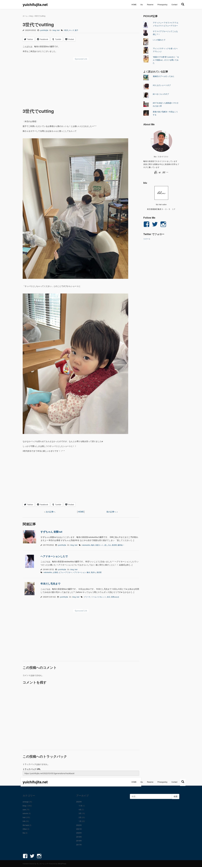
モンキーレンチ (42, 863)
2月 (80, 817)
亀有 (93, 545)
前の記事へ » (112, 511)
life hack (26, 825)
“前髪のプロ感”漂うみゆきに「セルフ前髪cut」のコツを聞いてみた (166, 60)
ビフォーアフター (65, 572)
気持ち (93, 572)
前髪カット (99, 545)
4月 (80, 809)
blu (142, 4)
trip (24, 833)
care (24, 809)
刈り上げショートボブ (162, 85)
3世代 (66, 30)
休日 (108, 597)
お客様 (55, 572)
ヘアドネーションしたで (54, 556)
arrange (26, 801)
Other (25, 829)
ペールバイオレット (98, 597)
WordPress (62, 863)
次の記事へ (50, 511)
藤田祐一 (121, 545)
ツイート (146, 239)
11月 (80, 805)
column (25, 813)
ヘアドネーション (79, 572)
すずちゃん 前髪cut (51, 531)
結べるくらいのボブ (161, 94)
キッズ (71, 30)
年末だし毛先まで (50, 583)
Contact (174, 4)
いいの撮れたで (159, 39)
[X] (182, 4)
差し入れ (107, 545)
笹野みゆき (115, 597)
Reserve (150, 4)
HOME (134, 4)
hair (58, 30)
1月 (80, 821)
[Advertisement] (81, 82)
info (24, 821)
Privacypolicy (162, 4)
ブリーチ (87, 597)
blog (31, 16)
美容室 (114, 545)
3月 (80, 813)
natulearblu (86, 545)
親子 (76, 30)
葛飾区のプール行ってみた (163, 76)
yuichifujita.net (35, 4)
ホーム (25, 16)
